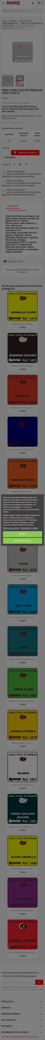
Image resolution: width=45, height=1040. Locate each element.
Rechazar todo (22, 540)
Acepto (22, 534)
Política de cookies (11, 528)
